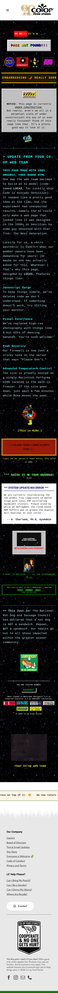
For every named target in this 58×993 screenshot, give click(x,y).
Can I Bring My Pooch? (18, 880)
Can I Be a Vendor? (17, 885)
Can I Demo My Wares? (19, 889)
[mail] (23, 977)
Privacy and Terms (16, 865)
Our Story (12, 851)
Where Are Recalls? (17, 894)
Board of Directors (16, 842)
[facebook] (9, 977)
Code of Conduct (16, 860)
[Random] (29, 590)
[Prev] (20, 590)
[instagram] (16, 977)
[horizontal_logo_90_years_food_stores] (37, 4)
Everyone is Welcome (18, 856)
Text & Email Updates (18, 847)
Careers (11, 837)
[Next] (38, 590)
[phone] (30, 977)
